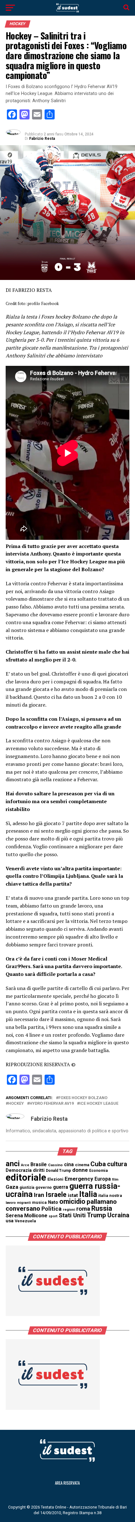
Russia (101, 1208)
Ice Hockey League (98, 1104)
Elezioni (55, 1179)
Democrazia (19, 1170)
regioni (69, 1210)
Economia (98, 1170)
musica (39, 1202)
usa (10, 1221)
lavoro (11, 1203)
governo (43, 1187)
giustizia (26, 1187)
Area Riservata (67, 1483)
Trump (96, 1215)
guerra (60, 1187)
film (115, 1179)
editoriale (26, 1177)
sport (53, 1216)
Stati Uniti (72, 1215)
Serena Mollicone (26, 1216)
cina (69, 1164)
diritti (39, 1170)
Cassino (55, 1165)
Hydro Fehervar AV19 (52, 1104)
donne (80, 1170)
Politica (51, 1208)
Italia (88, 1194)
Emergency (79, 1179)
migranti (24, 1203)
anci (13, 1163)
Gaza (12, 1187)
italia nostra (110, 1195)
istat (73, 1195)
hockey (16, 1104)
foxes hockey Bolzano (82, 1098)
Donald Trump (58, 1170)
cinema (82, 1164)
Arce (25, 1165)
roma (83, 1208)
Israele (56, 1194)
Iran (39, 1195)
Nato (53, 1202)
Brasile (38, 1164)
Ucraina (118, 1215)
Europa (102, 1179)
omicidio (72, 1201)
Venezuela (25, 1221)
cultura (117, 1164)
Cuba (98, 1164)
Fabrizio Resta (42, 138)
